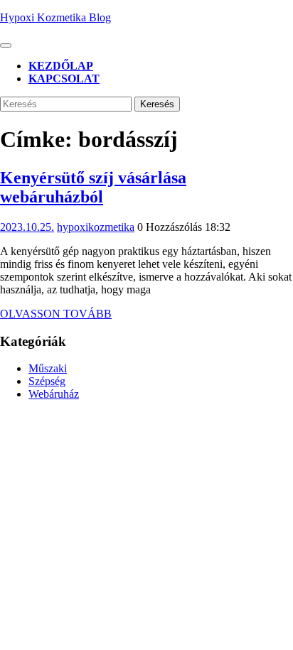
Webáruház (53, 394)
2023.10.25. (27, 227)
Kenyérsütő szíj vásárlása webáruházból (93, 187)
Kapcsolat (64, 78)
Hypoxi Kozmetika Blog (55, 17)
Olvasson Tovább (56, 314)
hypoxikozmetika (95, 227)
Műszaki (47, 368)
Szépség (46, 381)
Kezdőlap (60, 66)
